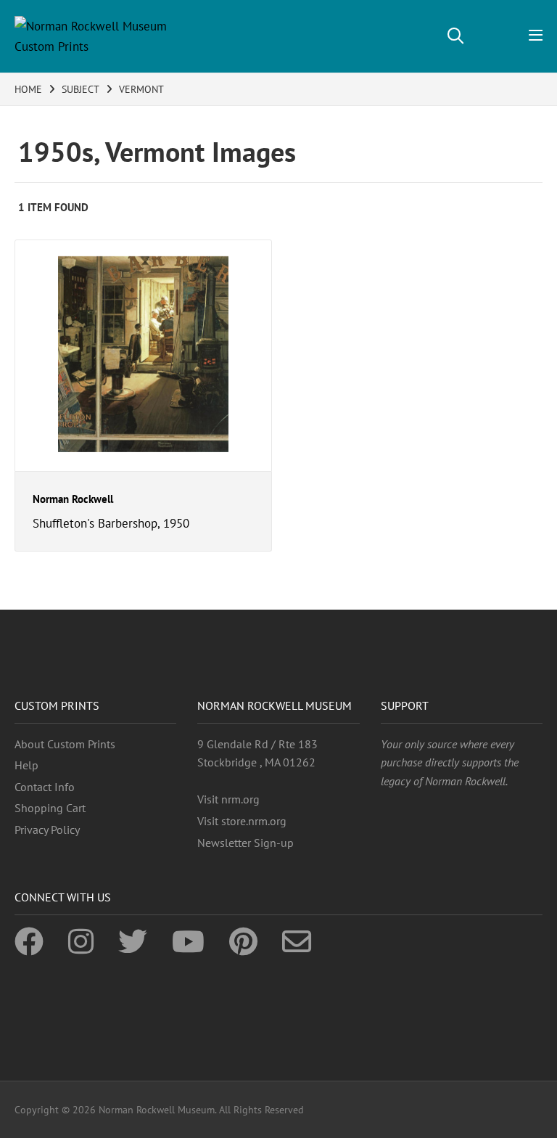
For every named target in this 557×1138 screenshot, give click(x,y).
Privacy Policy (47, 829)
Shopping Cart (50, 808)
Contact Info (45, 786)
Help (26, 765)
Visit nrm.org (228, 799)
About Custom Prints (65, 744)
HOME (28, 89)
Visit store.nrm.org (241, 821)
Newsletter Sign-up (245, 842)
